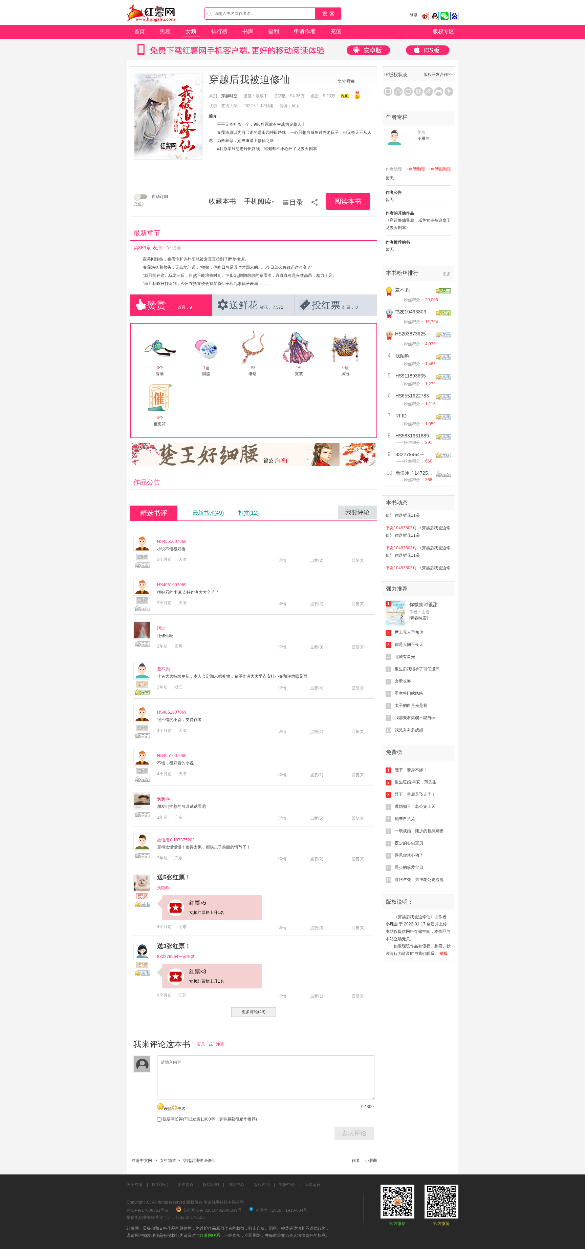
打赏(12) (248, 513)
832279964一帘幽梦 (176, 956)
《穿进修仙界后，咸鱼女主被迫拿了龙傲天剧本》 (418, 224)
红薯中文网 (142, 1160)
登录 (414, 15)
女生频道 (168, 1160)
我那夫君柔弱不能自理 (415, 717)
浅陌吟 (163, 887)
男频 (165, 31)
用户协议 (185, 1184)
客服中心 (287, 1184)
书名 (181, 1108)
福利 (273, 31)
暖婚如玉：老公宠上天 (415, 806)
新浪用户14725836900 (419, 473)
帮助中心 (236, 1184)
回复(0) (358, 560)
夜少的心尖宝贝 (409, 843)
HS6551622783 (412, 395)
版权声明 (262, 1184)
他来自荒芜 (405, 818)
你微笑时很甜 (423, 604)
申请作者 (305, 31)
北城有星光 (405, 656)
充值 (335, 31)
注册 (220, 1044)
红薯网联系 (210, 1235)
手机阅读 (257, 201)
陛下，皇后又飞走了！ (415, 794)
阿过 (161, 628)
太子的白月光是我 (411, 705)
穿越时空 (229, 96)
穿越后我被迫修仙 (199, 1160)
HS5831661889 (412, 435)
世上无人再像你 (409, 632)
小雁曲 (371, 1160)
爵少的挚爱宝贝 (409, 867)
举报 (443, 953)
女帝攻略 (403, 681)
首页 (139, 31)
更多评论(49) (253, 1011)
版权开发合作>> (438, 74)
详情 (282, 560)
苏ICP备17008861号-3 (147, 1210)
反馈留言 (312, 1184)
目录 (296, 202)
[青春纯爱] (418, 618)
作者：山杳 (419, 612)
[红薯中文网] (151, 23)
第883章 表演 (147, 247)
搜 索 (328, 13)
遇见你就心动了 (409, 855)
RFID (401, 415)
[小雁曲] (394, 137)
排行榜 (219, 31)
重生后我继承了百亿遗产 (417, 669)
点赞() (316, 560)
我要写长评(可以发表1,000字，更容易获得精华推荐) (209, 1119)
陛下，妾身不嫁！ (411, 769)
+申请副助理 (440, 169)
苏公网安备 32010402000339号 (212, 1210)
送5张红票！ (174, 877)
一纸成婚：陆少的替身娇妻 (419, 830)
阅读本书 (348, 201)
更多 (447, 273)
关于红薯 (135, 1184)
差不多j (163, 669)
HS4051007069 (172, 541)
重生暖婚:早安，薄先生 (415, 782)
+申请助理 (416, 169)
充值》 (140, 204)
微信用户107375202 (176, 840)
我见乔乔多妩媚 (409, 730)
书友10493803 (410, 311)
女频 (191, 31)
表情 (168, 1108)
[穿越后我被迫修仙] (168, 117)
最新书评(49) (208, 513)
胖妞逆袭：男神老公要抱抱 (419, 879)
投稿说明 (211, 1184)
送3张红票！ (174, 946)
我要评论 (357, 512)
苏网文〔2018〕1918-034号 (281, 1210)
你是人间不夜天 (409, 644)
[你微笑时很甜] (396, 613)
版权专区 (443, 31)
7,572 (278, 307)
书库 (247, 31)
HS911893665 (410, 375)
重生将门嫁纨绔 (409, 693)
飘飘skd (164, 799)
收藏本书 (222, 201)
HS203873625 (410, 333)
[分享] (314, 200)
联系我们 (160, 1184)
